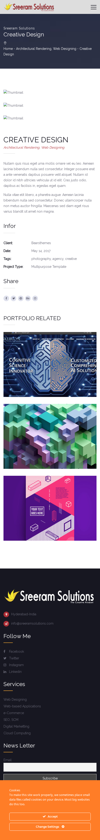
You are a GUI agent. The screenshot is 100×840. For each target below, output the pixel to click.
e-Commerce (13, 713)
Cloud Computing (17, 733)
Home (8, 49)
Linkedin (15, 672)
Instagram (16, 665)
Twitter (13, 658)
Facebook (16, 651)
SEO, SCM (10, 720)
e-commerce (69, 446)
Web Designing (64, 49)
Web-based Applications (22, 706)
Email (7, 760)
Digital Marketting (16, 726)
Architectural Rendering (33, 49)
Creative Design (50, 426)
